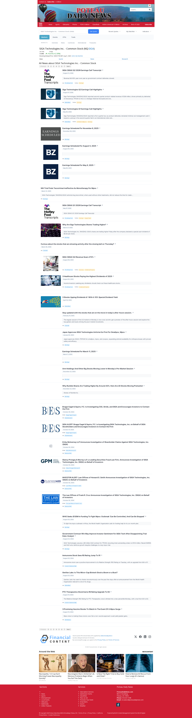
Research (125, 59)
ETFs (64, 37)
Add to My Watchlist (77, 56)
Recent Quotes (113, 31)
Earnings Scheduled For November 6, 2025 (81, 128)
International (82, 43)
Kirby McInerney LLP (71, 450)
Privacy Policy (102, 640)
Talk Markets (68, 619)
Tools (73, 37)
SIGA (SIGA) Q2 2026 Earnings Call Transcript (82, 70)
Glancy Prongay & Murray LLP (73, 468)
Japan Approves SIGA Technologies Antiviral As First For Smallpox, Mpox (94, 332)
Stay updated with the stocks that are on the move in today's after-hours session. (98, 313)
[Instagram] (150, 639)
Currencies (71, 43)
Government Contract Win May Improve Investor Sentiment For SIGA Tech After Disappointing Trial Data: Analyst (104, 535)
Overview (55, 43)
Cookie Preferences (54, 715)
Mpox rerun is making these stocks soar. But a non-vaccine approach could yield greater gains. (96, 616)
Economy (81, 269)
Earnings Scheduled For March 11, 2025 (80, 351)
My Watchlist (130, 31)
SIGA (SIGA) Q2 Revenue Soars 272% (79, 257)
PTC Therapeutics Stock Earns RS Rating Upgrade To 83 (87, 592)
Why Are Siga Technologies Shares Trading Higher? (85, 225)
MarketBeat (67, 102)
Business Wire (68, 453)
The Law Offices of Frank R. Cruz (74, 503)
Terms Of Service (114, 640)
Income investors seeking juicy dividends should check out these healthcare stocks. (92, 283)
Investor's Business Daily (70, 566)
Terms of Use (82, 713)
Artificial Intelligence (81, 121)
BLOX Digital (141, 713)
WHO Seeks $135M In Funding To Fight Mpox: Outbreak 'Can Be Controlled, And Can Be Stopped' (104, 516)
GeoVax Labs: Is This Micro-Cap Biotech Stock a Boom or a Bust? (90, 572)
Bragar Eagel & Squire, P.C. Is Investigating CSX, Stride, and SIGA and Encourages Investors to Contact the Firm (105, 408)
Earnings (81, 83)
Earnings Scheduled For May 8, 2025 (78, 165)
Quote (61, 59)
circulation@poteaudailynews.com (133, 700)
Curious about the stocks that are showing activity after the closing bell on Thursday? (78, 244)
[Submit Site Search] (150, 9)
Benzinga (67, 139)
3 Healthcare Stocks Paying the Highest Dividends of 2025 (88, 276)
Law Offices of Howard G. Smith (73, 485)
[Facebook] (140, 639)
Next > (68, 66)
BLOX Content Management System (124, 713)
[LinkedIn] (145, 639)
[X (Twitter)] (136, 639)
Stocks (55, 37)
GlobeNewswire (68, 418)
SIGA (91, 48)
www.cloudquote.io (106, 636)
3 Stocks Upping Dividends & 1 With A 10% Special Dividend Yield (90, 297)
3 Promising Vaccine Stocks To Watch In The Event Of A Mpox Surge (92, 609)
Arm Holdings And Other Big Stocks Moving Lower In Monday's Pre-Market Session (98, 369)
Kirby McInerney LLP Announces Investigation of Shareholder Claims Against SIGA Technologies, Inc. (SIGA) (105, 443)
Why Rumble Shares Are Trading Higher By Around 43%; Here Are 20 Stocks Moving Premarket (103, 386)
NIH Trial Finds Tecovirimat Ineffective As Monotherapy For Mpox (69, 188)
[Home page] (96, 10)
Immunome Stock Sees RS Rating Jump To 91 (82, 555)
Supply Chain (88, 218)
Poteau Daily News (55, 713)
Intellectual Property (89, 269)
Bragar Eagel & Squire (71, 415)
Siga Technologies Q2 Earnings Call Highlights (83, 90)
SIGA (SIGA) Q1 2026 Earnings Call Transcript (82, 205)
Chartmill (45, 250)
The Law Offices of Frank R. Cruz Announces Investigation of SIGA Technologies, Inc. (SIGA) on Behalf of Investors (105, 496)
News (63, 43)
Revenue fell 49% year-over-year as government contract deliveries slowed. (89, 78)
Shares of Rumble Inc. (71, 393)
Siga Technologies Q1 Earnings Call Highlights (83, 109)
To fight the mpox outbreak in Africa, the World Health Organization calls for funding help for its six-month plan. (101, 523)
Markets (44, 37)
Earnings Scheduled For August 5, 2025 (80, 146)
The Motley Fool (68, 83)
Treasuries (92, 43)
